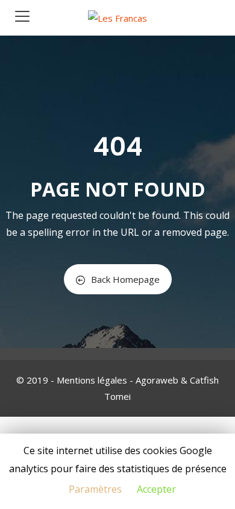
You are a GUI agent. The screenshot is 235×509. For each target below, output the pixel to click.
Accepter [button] (156, 489)
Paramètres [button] (95, 489)
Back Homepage (125, 279)
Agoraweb (157, 380)
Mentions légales (92, 380)
